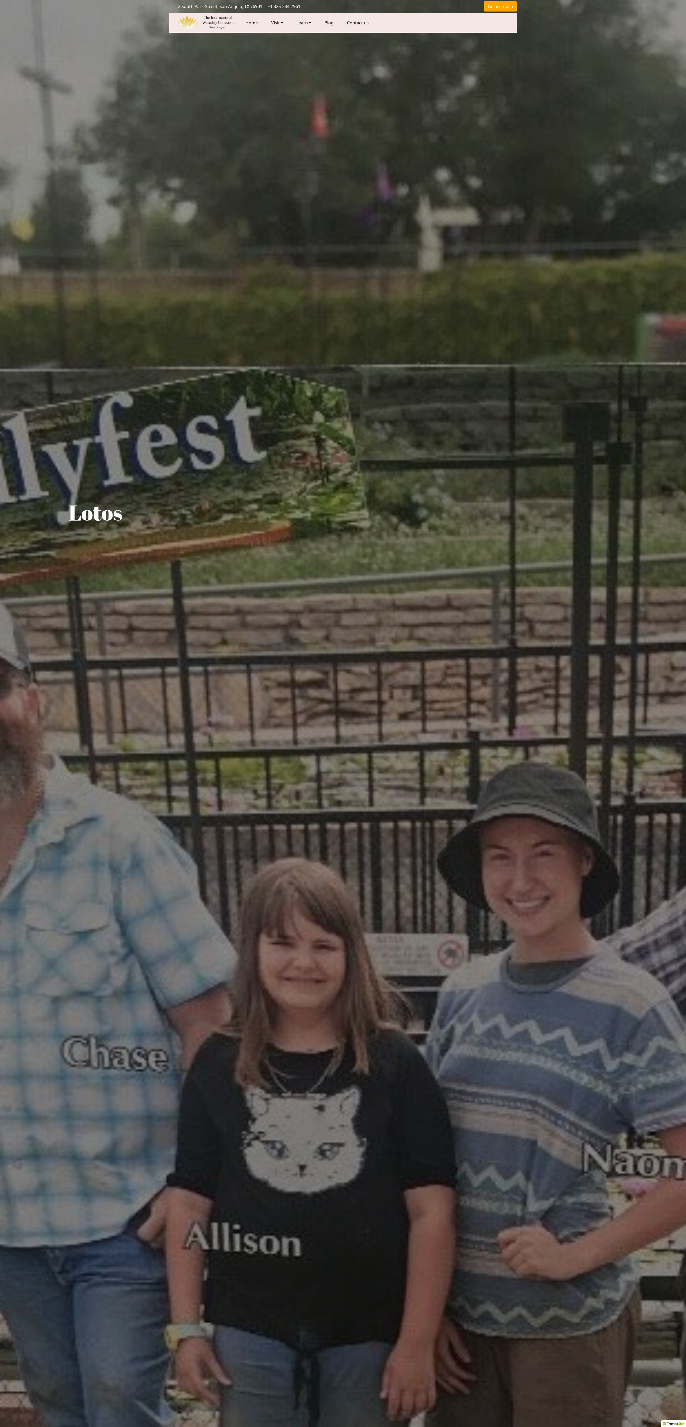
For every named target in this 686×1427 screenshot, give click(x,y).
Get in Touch (500, 6)
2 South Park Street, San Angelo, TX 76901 (220, 6)
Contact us (358, 23)
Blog (329, 23)
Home (251, 23)
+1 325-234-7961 (284, 6)
